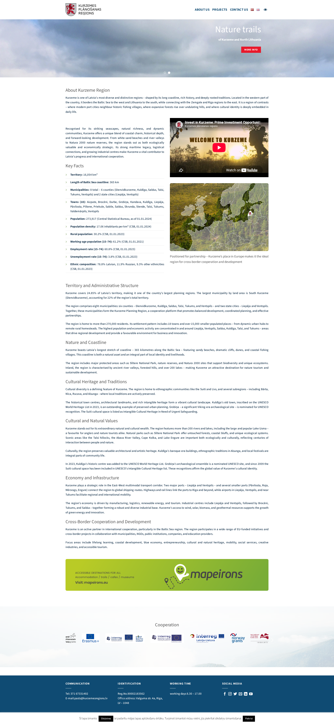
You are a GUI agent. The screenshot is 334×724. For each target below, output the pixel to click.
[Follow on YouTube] (251, 694)
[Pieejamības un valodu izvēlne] (265, 10)
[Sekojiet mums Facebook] (225, 694)
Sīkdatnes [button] (106, 718)
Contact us (239, 9)
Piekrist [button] (249, 718)
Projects (219, 9)
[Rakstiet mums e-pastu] (240, 694)
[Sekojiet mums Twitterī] (235, 694)
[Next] (322, 48)
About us (202, 9)
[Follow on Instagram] (230, 694)
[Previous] (11, 48)
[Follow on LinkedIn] (245, 694)
